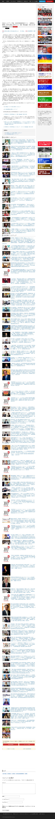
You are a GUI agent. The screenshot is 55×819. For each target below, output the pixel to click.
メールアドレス (5, 799)
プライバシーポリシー (24, 813)
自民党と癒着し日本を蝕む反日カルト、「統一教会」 (14, 31)
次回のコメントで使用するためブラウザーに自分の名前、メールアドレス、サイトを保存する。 (18, 807)
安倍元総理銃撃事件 (20, 773)
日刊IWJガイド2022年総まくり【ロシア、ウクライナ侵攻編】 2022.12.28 (18, 126)
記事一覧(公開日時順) (27, 748)
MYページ (42, 1)
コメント (4, 782)
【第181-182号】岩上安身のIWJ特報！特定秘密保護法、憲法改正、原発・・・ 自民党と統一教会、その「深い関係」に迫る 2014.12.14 (23, 728)
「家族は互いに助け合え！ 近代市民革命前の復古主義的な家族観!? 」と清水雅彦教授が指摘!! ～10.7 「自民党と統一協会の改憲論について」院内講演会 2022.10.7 (23, 364)
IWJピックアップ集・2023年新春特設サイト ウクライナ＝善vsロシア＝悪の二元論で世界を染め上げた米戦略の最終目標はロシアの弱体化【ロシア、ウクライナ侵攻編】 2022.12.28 (19, 123)
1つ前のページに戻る (11, 748)
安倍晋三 (9, 773)
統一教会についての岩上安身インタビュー (12, 106)
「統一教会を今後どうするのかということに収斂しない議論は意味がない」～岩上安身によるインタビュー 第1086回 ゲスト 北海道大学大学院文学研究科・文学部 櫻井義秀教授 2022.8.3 (23, 224)
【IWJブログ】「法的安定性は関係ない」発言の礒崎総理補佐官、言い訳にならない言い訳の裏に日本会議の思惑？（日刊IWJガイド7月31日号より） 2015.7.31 (23, 721)
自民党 (13, 773)
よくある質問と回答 (34, 813)
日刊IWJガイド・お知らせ (22, 1)
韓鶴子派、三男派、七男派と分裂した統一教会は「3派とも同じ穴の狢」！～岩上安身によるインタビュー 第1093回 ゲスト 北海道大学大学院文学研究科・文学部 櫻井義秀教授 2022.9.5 (23, 186)
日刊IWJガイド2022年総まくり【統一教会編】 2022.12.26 (15, 114)
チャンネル (13, 1)
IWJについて (15, 813)
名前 (3, 796)
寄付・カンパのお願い (34, 1)
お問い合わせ (42, 813)
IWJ (3, 1)
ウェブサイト (4, 802)
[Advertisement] (18, 11)
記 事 (7, 1)
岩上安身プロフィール (7, 813)
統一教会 (4, 773)
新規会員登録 (49, 1)
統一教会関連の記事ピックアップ (10, 109)
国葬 (26, 773)
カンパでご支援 (27, 744)
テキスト (15, 26)
